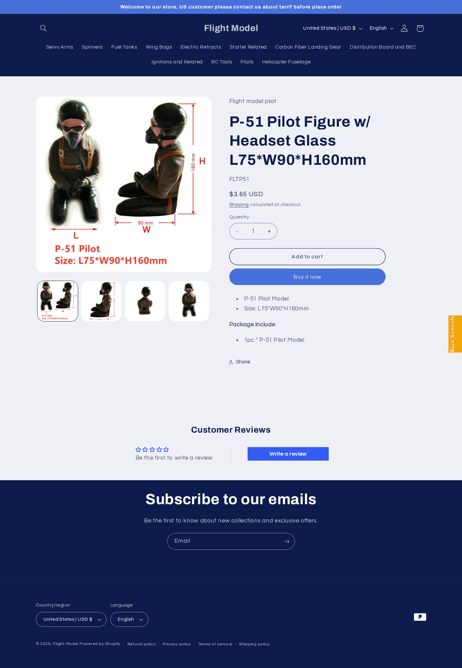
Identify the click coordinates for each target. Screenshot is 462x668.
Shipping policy (254, 644)
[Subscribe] (287, 541)
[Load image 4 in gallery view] (189, 301)
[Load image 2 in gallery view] (101, 301)
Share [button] (243, 361)
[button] (43, 28)
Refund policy (142, 644)
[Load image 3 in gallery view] (145, 301)
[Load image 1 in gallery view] (58, 301)
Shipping (239, 205)
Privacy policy (177, 644)
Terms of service (215, 644)
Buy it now (308, 277)
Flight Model (65, 644)
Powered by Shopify (99, 644)
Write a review (288, 454)
